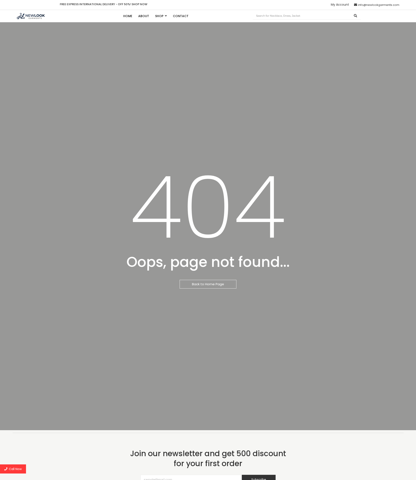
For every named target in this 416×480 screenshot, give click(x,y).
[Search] (355, 15)
